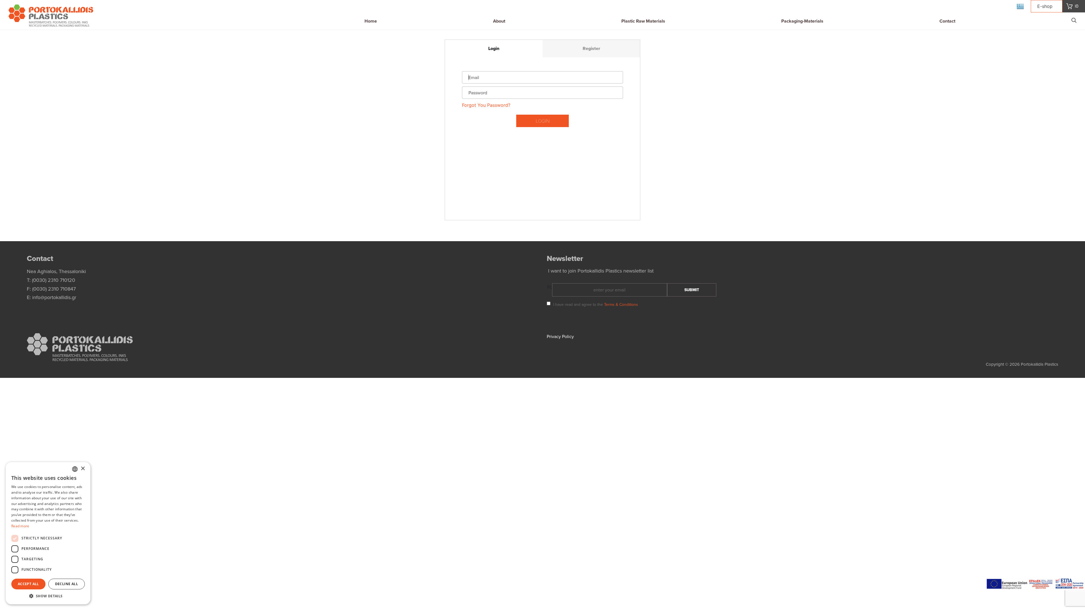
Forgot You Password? (486, 105)
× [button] (83, 469)
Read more (20, 526)
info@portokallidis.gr (54, 297)
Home (370, 21)
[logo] (50, 16)
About (499, 21)
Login (493, 48)
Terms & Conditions (621, 304)
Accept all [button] (28, 583)
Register (591, 48)
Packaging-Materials (802, 21)
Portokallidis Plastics (1039, 364)
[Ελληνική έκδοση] (1020, 6)
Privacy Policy (560, 336)
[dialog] (48, 533)
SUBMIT (691, 289)
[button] (48, 596)
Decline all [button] (66, 583)
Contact (947, 21)
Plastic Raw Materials (643, 21)
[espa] (1035, 583)
